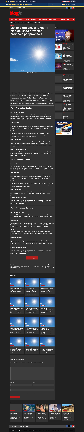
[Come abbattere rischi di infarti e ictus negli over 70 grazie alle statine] (58, 47)
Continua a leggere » (32, 258)
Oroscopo (61, 19)
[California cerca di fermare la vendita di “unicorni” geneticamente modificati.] (55, 408)
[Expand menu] (17, 19)
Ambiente (64, 410)
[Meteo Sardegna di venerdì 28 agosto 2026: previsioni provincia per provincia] (17, 302)
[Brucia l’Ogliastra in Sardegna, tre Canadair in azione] (58, 66)
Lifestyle (21, 19)
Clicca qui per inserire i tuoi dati (70, 4)
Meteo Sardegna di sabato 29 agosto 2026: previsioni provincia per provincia (47, 290)
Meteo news (12, 410)
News (15, 19)
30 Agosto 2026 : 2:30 (67, 101)
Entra (63, 4)
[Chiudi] (77, 1)
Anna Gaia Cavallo (40, 419)
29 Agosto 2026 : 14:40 (67, 118)
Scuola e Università (66, 51)
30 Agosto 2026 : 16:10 (54, 418)
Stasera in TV (34, 19)
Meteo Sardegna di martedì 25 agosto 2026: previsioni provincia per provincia (16, 330)
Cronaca (58, 33)
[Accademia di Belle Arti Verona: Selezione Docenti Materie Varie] (58, 116)
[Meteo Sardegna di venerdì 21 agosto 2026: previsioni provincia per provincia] (32, 341)
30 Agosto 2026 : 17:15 (14, 420)
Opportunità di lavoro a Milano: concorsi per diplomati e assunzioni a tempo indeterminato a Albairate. (68, 78)
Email (34, 382)
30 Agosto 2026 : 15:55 (67, 419)
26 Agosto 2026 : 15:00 (33, 312)
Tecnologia (44, 19)
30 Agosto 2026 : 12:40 (67, 61)
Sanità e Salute (65, 43)
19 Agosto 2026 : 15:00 (48, 352)
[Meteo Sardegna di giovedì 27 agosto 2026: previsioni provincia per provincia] (32, 302)
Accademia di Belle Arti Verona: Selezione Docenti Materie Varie (68, 115)
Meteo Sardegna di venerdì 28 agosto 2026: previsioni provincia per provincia (16, 310)
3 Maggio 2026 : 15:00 (18, 36)
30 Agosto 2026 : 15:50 (64, 40)
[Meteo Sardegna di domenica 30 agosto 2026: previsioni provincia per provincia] (32, 282)
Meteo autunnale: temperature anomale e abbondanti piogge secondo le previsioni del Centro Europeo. (15, 416)
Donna (27, 19)
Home (11, 19)
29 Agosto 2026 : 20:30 (67, 110)
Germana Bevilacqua (67, 48)
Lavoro (50, 19)
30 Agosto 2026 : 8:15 (67, 92)
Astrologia (25, 410)
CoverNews (65, 430)
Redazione (19, 7)
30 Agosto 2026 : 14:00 (67, 49)
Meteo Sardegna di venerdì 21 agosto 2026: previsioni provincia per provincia (32, 349)
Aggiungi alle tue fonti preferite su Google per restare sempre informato (22, 1)
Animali (51, 410)
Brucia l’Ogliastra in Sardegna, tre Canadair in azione (68, 65)
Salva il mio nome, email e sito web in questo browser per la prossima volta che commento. (31, 393)
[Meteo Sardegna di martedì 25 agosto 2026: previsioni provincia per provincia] (17, 322)
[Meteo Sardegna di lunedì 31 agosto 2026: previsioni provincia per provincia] (17, 282)
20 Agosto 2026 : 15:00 (33, 352)
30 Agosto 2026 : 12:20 (67, 69)
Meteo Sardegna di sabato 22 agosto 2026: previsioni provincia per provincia (16, 349)
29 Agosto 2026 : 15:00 (33, 294)
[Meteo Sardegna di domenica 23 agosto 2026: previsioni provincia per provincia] (47, 322)
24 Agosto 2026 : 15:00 (18, 332)
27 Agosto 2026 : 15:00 (18, 312)
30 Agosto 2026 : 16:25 (41, 420)
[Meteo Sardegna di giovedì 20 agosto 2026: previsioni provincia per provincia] (47, 341)
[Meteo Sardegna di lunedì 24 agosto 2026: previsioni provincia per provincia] (32, 322)
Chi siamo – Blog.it (13, 7)
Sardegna (12, 25)
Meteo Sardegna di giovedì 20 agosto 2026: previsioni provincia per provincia (47, 349)
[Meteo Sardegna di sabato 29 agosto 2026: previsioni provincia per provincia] (47, 282)
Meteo (68, 19)
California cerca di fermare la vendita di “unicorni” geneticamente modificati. (55, 415)
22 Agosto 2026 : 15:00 (48, 333)
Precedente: (20, 266)
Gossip (38, 410)
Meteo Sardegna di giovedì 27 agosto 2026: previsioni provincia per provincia (32, 310)
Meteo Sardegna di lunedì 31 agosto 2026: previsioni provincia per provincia (16, 290)
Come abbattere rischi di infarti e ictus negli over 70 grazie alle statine (68, 46)
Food (40, 19)
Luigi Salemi (65, 418)
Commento (13, 365)
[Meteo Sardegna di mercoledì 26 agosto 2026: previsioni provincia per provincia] (47, 302)
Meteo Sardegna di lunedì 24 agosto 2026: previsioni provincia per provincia (32, 330)
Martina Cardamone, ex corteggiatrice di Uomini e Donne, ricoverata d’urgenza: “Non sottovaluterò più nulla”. (42, 416)
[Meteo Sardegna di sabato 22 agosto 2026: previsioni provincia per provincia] (17, 341)
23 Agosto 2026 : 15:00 (33, 332)
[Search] (73, 19)
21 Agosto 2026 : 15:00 (18, 352)
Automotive (55, 19)
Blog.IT (12, 36)
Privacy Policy (24, 7)
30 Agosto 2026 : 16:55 (28, 420)
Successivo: (44, 266)
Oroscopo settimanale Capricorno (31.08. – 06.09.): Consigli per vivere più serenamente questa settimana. (29, 416)
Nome (12, 382)
